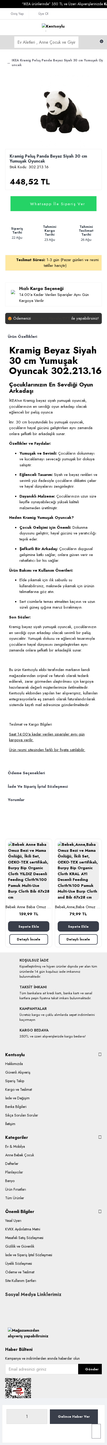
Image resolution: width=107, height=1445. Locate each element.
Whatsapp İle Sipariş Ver (57, 204)
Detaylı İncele (28, 939)
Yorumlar (16, 800)
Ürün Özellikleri (22, 336)
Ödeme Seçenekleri (26, 773)
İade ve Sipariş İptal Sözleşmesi (38, 786)
